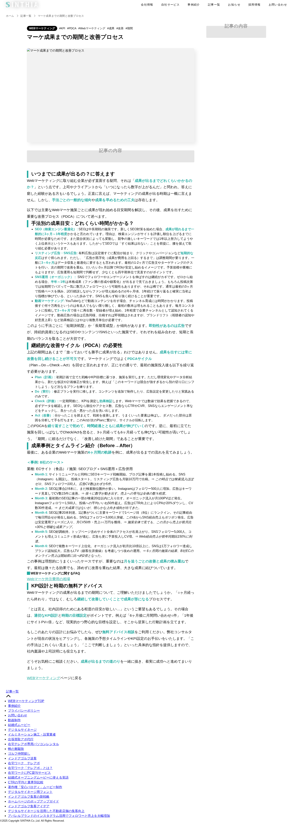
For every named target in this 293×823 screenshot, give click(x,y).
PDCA (72, 28)
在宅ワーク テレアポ (24, 763)
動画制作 (14, 720)
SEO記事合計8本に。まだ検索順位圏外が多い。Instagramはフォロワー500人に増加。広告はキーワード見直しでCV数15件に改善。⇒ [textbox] (113, 491)
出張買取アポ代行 (20, 739)
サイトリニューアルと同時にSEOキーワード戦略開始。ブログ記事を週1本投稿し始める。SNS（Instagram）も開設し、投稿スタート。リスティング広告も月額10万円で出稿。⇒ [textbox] (114, 479)
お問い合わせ (278, 4)
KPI (63, 28)
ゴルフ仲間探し (19, 753)
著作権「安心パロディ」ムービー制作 (35, 787)
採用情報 (254, 4)
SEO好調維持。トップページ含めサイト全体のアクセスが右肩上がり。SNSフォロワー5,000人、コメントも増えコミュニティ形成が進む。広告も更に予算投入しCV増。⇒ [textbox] (113, 536)
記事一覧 (214, 4)
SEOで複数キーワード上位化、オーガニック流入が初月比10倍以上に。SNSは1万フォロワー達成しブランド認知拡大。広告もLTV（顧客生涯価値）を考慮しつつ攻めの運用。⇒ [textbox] (114, 550)
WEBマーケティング (42, 28)
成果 (111, 28)
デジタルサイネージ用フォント (30, 792)
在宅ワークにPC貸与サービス (29, 772)
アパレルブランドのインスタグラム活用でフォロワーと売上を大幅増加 (59, 815)
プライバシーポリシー (24, 710)
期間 (130, 28)
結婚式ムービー (19, 725)
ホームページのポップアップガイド (33, 801)
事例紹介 (194, 4)
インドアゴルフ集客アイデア (28, 806)
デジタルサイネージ (22, 729)
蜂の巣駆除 (16, 748)
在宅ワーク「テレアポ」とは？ (30, 768)
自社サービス (170, 4)
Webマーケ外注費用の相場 (48, 579)
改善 (121, 28)
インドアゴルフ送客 (22, 758)
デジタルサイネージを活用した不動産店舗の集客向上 (46, 811)
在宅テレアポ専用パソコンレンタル (33, 744)
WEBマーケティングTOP (26, 701)
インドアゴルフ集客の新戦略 (28, 796)
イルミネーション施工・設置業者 (32, 734)
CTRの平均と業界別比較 (25, 782)
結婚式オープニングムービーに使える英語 (38, 777)
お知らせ (234, 4)
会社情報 (147, 4)
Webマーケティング (92, 28)
